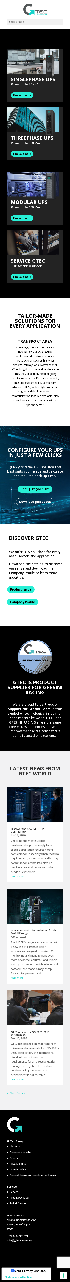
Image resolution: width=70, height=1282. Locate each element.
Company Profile (22, 602)
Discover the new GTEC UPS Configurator (28, 830)
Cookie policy (18, 1169)
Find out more (22, 95)
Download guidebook (35, 502)
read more (17, 876)
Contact (15, 1158)
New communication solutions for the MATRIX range (34, 932)
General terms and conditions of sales (33, 1175)
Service (14, 1192)
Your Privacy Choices (30, 1271)
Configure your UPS (35, 489)
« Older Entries (16, 1093)
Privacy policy (18, 1164)
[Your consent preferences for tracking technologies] (63, 1275)
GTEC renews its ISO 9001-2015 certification (30, 1033)
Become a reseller (21, 1152)
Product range (21, 589)
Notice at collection (19, 1277)
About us (15, 1146)
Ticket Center (18, 1203)
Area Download (19, 1197)
